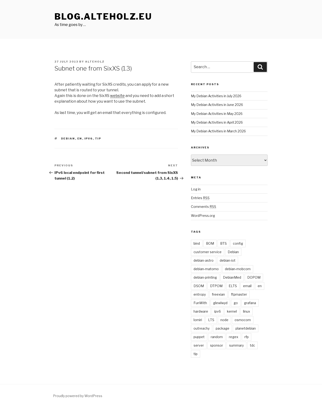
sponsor (216, 345)
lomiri (198, 320)
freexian (218, 294)
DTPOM (216, 286)
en (79, 138)
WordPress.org (203, 216)
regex (233, 337)
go (236, 303)
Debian (68, 138)
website (117, 95)
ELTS (233, 286)
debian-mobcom (238, 269)
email (247, 286)
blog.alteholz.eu (103, 16)
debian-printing (205, 277)
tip (98, 138)
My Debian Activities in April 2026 (217, 122)
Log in (196, 189)
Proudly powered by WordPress (77, 396)
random (217, 337)
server (199, 345)
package (222, 328)
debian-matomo (206, 269)
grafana (250, 303)
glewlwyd (220, 303)
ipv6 (88, 138)
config (238, 243)
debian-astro (204, 260)
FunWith (200, 303)
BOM (210, 243)
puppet (199, 337)
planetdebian (245, 328)
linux (246, 311)
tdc (252, 345)
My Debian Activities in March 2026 (218, 131)
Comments (203, 207)
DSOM (199, 286)
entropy (200, 294)
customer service (208, 252)
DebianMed (232, 277)
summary (236, 345)
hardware (201, 311)
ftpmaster (239, 294)
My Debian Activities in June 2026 (217, 105)
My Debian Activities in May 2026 (217, 114)
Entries (200, 198)
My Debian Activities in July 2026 (216, 96)
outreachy (202, 328)
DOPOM (253, 277)
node (224, 320)
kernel (232, 311)
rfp (246, 337)
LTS (211, 320)
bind (197, 243)
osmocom (243, 320)
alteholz (94, 61)
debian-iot (227, 260)
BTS (223, 243)
